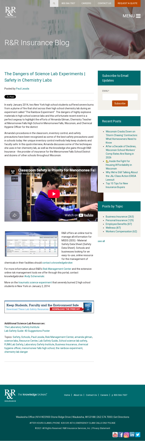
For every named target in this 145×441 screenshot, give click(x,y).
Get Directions (121, 417)
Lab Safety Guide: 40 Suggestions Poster (27, 330)
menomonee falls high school (38, 348)
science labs (11, 340)
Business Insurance (66, 344)
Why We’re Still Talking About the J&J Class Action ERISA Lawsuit (122, 176)
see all (101, 241)
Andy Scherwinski (34, 276)
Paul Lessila (22, 88)
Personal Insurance (120, 220)
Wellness (113, 227)
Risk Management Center (57, 268)
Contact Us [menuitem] (91, 395)
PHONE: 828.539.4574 (63, 423)
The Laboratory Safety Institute (21, 327)
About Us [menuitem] (78, 395)
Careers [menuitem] (104, 395)
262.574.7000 (104, 417)
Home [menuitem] (67, 395)
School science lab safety (73, 340)
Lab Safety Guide (48, 340)
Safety (16, 337)
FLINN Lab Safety (13, 344)
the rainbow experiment (69, 348)
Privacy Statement (101, 428)
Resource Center (28, 340)
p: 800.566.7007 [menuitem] (119, 395)
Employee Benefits (119, 224)
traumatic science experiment (35, 282)
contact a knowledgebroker (57, 262)
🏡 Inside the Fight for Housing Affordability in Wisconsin (119, 165)
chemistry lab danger (16, 351)
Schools (25, 337)
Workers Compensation (121, 231)
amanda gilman (83, 337)
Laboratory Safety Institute (39, 344)
